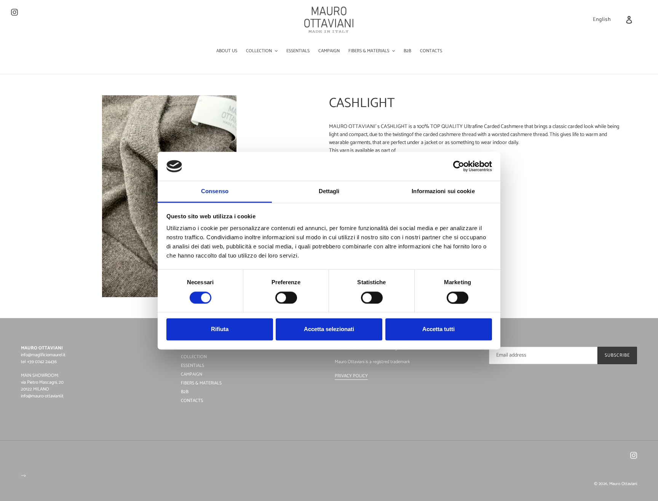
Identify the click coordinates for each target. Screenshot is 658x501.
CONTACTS (192, 400)
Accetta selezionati (329, 329)
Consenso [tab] (214, 191)
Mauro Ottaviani (623, 483)
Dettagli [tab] (329, 191)
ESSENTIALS (192, 365)
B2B (184, 391)
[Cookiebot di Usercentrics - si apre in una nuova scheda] (458, 166)
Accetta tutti (438, 329)
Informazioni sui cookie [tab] (443, 191)
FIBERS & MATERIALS (201, 383)
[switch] (286, 297)
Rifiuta (219, 329)
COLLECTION (194, 356)
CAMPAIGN (191, 374)
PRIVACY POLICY (351, 375)
